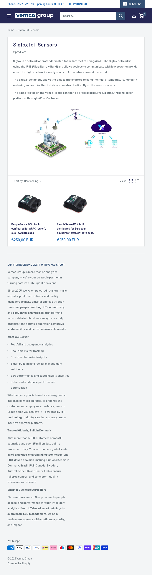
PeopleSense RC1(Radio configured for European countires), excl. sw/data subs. (75, 229)
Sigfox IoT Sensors (28, 30)
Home (10, 30)
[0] (141, 15)
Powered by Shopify (18, 563)
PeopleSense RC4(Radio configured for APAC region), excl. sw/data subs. (28, 229)
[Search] (120, 16)
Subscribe (135, 4)
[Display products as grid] (131, 181)
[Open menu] (9, 15)
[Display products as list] (137, 181)
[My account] (134, 16)
